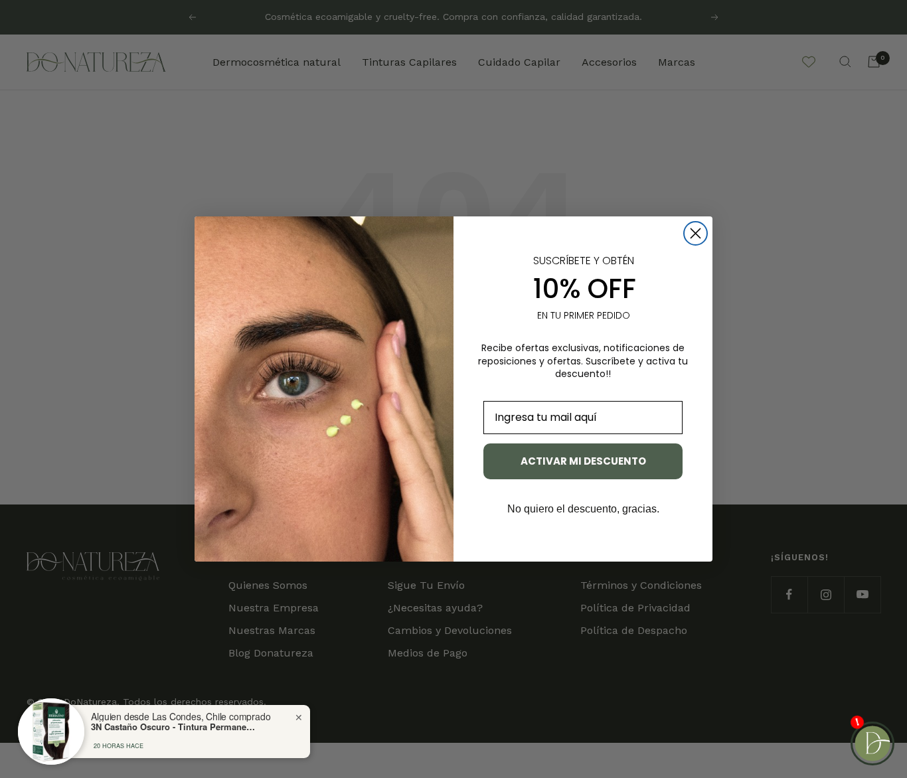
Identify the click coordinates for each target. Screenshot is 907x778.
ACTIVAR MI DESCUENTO (583, 461)
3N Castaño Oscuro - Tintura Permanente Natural (174, 727)
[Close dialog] (695, 233)
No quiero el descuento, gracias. (583, 508)
